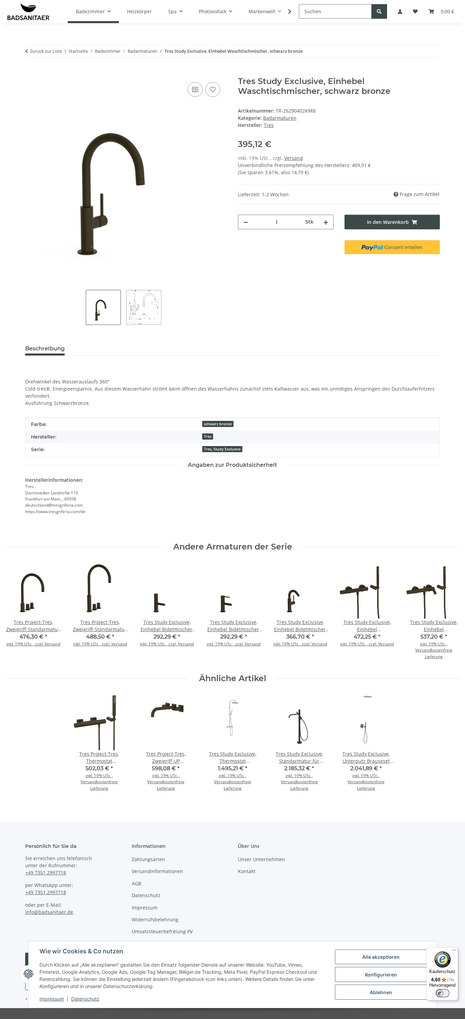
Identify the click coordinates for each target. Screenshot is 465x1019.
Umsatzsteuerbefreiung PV (162, 931)
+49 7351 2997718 (45, 872)
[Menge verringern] (245, 222)
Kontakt (246, 871)
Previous (16, 612)
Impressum (51, 999)
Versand (293, 158)
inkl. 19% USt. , (434, 644)
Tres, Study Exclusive (222, 449)
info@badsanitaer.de (49, 912)
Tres (207, 436)
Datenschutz (85, 999)
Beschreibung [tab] (45, 348)
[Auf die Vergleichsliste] (195, 89)
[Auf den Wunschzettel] (212, 89)
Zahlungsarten (148, 859)
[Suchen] (379, 11)
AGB (136, 883)
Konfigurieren (381, 974)
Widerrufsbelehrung (155, 919)
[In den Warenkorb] (30, 73)
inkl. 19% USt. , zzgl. (25, 644)
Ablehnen (381, 992)
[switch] (442, 993)
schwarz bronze (218, 424)
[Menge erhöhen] (325, 222)
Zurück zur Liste (46, 51)
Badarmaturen (279, 118)
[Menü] (454, 952)
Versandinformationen (157, 871)
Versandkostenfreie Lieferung (433, 653)
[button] (285, 11)
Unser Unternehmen (261, 859)
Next (448, 612)
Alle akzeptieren (381, 957)
